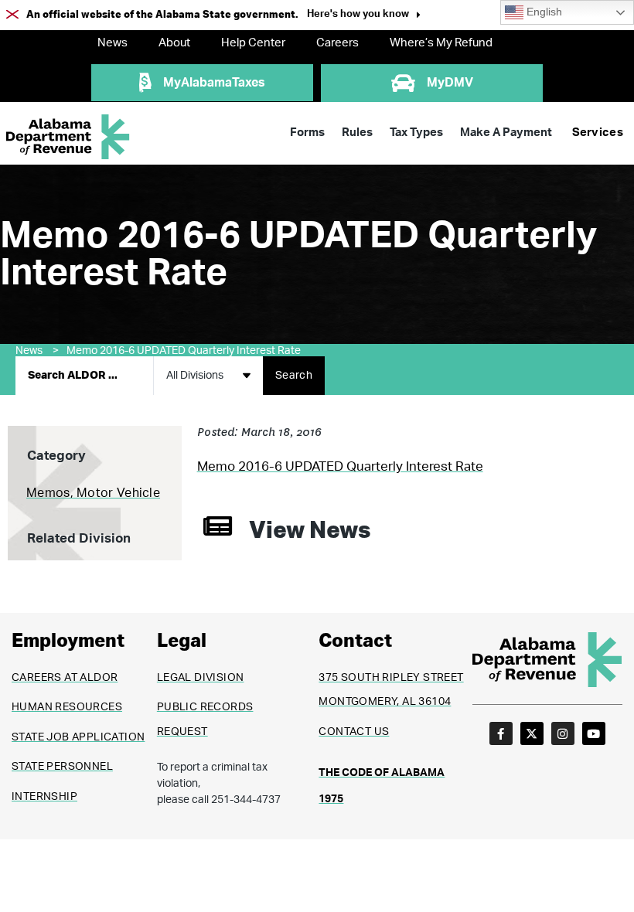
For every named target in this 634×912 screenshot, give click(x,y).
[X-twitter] (532, 733)
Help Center (253, 43)
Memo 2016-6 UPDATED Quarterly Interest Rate (183, 350)
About (174, 43)
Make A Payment (506, 132)
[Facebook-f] (501, 733)
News (112, 43)
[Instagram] (562, 733)
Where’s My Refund (441, 43)
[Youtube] (593, 733)
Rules (357, 132)
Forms (307, 132)
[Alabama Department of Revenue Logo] (68, 137)
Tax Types (416, 132)
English (542, 12)
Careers (337, 43)
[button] (364, 16)
